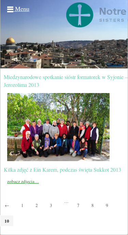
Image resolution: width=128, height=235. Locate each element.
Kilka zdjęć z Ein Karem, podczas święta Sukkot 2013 (62, 169)
